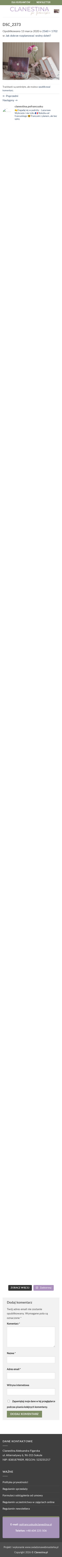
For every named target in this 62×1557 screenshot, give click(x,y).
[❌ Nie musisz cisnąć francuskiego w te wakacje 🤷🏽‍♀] (45, 985)
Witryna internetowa (18, 1385)
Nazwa (11, 1353)
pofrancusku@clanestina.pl (35, 1524)
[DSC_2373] (31, 60)
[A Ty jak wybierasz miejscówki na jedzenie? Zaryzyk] (45, 219)
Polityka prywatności (15, 1482)
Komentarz (13, 1323)
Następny (10, 100)
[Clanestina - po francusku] (30, 11)
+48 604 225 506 (36, 1530)
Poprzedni (10, 96)
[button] (5, 11)
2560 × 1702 (50, 31)
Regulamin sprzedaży (15, 1489)
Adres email (14, 1369)
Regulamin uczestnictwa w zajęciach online (28, 1502)
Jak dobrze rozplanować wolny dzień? (28, 35)
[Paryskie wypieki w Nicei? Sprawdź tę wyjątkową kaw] (45, 715)
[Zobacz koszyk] (56, 11)
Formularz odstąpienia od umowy (23, 1495)
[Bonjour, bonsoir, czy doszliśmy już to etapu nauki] (45, 428)
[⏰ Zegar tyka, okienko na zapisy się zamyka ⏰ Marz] (16, 687)
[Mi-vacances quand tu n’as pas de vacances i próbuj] (16, 333)
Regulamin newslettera (16, 1508)
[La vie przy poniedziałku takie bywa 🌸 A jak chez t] (16, 136)
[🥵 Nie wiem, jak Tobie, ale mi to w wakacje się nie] (16, 1086)
